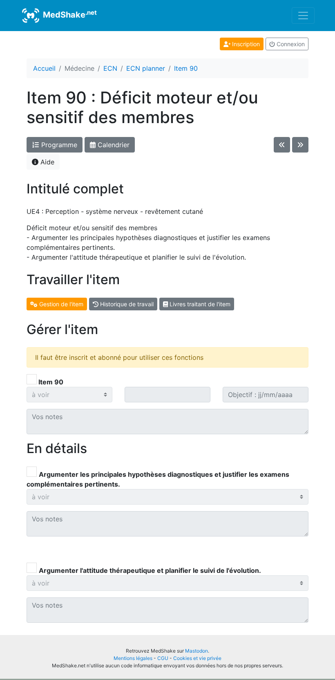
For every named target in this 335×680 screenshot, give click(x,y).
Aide (46, 162)
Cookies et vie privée (197, 658)
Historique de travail (126, 304)
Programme (58, 145)
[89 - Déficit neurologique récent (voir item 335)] (282, 145)
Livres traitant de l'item (199, 304)
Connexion (290, 43)
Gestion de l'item (60, 304)
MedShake (69, 14)
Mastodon (196, 651)
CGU (162, 658)
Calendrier (113, 145)
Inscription (245, 43)
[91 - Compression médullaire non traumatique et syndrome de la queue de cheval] (300, 145)
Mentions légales (133, 658)
